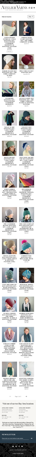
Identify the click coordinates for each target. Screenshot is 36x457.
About (11, 450)
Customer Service (21, 450)
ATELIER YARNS (19, 453)
